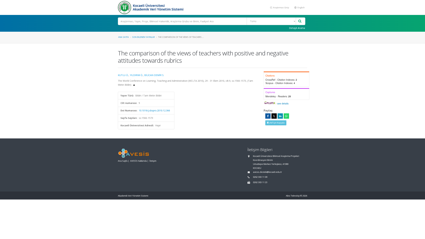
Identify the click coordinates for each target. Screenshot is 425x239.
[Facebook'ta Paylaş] (268, 116)
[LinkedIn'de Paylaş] (280, 116)
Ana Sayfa (123, 37)
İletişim (152, 160)
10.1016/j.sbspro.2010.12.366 (154, 110)
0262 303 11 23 (260, 182)
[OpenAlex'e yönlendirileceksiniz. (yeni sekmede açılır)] (134, 84)
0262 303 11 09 (260, 177)
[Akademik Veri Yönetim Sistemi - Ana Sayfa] (125, 7)
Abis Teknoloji (293, 195)
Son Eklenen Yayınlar (143, 37)
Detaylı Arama (297, 28)
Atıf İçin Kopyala (277, 122)
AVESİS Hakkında (138, 160)
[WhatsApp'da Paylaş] (286, 116)
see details (283, 103)
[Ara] (300, 21)
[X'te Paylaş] (274, 116)
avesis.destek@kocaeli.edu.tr (267, 172)
